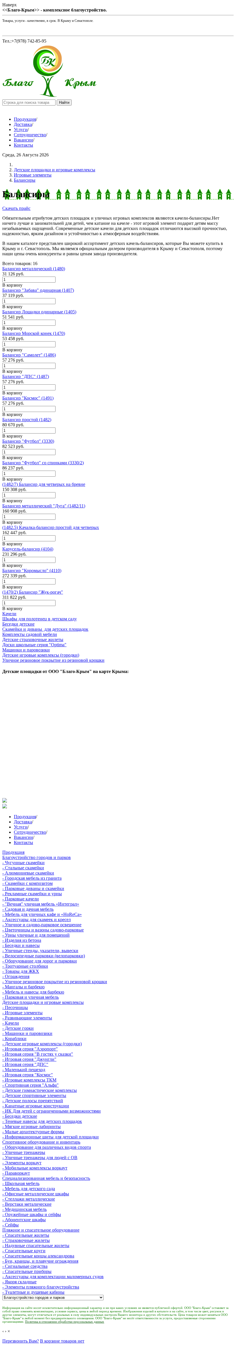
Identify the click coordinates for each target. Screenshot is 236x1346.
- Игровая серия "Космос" (27, 1074)
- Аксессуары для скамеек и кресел (36, 919)
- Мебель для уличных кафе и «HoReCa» (42, 914)
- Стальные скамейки (23, 867)
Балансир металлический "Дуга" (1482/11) (43, 505)
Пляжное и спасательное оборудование (40, 1230)
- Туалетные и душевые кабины (33, 1292)
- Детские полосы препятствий (32, 1100)
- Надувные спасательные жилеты (35, 1245)
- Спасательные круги (23, 1250)
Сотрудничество (30, 134)
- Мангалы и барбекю (23, 986)
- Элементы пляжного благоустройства (40, 1286)
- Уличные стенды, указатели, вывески (40, 950)
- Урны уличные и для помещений (36, 935)
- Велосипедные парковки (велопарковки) (43, 955)
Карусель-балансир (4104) (27, 549)
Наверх (9, 4)
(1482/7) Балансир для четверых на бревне (43, 484)
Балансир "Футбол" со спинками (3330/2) (43, 462)
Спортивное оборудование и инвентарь (41, 1142)
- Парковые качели (20, 898)
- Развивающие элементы (27, 1017)
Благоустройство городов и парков (36, 857)
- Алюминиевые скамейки (28, 873)
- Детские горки (18, 1028)
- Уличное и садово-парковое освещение (41, 924)
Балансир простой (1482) (26, 419)
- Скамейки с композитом (27, 883)
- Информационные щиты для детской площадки (50, 1136)
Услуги (21, 129)
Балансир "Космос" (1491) (28, 398)
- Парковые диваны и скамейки (33, 888)
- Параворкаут (16, 1173)
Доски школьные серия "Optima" (34, 644)
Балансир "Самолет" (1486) (29, 354)
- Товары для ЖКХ (20, 971)
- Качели (10, 1023)
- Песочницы (15, 1007)
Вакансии (23, 139)
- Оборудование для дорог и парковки (39, 960)
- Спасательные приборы (27, 1271)
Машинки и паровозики (26, 649)
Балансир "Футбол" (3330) (28, 441)
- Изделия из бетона (21, 940)
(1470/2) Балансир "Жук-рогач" (32, 592)
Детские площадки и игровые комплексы (54, 169)
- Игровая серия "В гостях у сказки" (37, 1054)
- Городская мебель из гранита (32, 878)
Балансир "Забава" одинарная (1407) (38, 290)
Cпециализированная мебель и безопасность (46, 1178)
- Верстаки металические (27, 1204)
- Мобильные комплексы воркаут (34, 1167)
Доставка (23, 124)
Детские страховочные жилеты (32, 639)
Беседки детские (18, 624)
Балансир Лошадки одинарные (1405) (39, 311)
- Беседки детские (19, 1116)
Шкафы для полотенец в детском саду (39, 618)
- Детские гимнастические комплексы (39, 1090)
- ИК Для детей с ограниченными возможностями (51, 1111)
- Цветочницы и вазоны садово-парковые (43, 929)
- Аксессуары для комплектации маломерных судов (53, 1276)
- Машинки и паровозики (27, 1033)
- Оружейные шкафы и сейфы (31, 1214)
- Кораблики (14, 1038)
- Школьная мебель (20, 1183)
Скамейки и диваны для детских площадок (45, 629)
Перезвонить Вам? (20, 1341)
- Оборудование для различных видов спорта (46, 1147)
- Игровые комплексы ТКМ (29, 1079)
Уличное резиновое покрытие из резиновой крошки (53, 660)
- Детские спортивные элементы (34, 1095)
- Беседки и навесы (21, 945)
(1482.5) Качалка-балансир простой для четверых (50, 527)
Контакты (23, 145)
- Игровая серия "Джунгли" (29, 1059)
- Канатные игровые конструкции (35, 1105)
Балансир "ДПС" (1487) (25, 376)
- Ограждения (15, 976)
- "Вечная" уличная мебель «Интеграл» (40, 904)
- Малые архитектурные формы (33, 1131)
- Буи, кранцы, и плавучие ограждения (40, 1261)
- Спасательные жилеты (25, 1235)
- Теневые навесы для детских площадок (42, 1121)
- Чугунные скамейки (23, 862)
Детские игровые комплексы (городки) (40, 655)
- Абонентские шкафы (24, 1219)
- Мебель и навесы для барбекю (33, 992)
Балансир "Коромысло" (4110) (31, 570)
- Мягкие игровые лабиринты (31, 1126)
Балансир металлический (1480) (33, 268)
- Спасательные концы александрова (38, 1255)
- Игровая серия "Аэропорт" (30, 1048)
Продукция (25, 119)
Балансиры (24, 180)
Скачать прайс (16, 208)
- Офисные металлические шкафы (35, 1193)
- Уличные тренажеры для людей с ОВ (39, 1157)
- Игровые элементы (22, 1012)
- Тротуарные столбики (25, 966)
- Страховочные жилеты (26, 1240)
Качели (9, 613)
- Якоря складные (19, 1281)
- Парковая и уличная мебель (30, 997)
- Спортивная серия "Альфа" (30, 1085)
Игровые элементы (33, 174)
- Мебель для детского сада (28, 1188)
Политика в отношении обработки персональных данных (64, 1321)
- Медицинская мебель (24, 1209)
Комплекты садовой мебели (29, 634)
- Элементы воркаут (21, 1162)
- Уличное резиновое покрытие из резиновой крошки (54, 981)
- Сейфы (10, 1224)
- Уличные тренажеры (23, 1152)
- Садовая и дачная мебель (28, 909)
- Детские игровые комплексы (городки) (42, 1043)
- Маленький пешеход (23, 1069)
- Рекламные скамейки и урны (32, 893)
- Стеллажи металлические (28, 1199)
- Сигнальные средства (24, 1266)
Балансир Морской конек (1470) (33, 333)
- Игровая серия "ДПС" (25, 1064)
